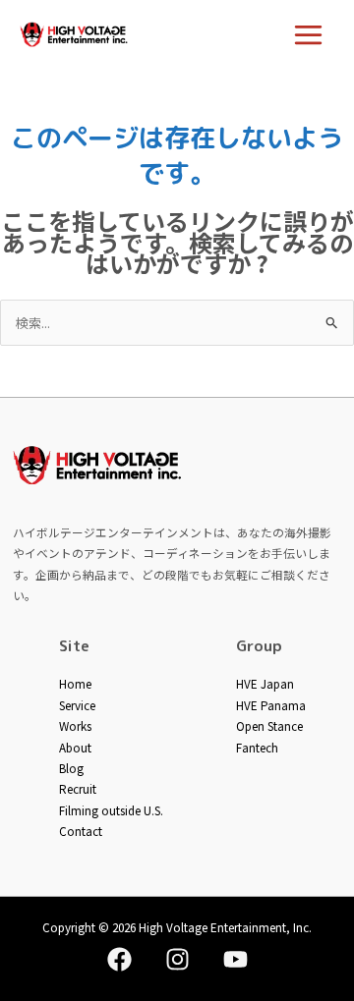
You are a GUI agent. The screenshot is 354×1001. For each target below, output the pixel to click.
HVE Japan (265, 683)
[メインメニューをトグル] (309, 35)
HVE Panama (271, 704)
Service (77, 704)
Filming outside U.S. (111, 810)
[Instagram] (177, 959)
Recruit (77, 788)
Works (75, 725)
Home (75, 683)
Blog (71, 767)
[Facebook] (119, 959)
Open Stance (269, 725)
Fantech (257, 747)
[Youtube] (235, 959)
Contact (80, 830)
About (75, 747)
